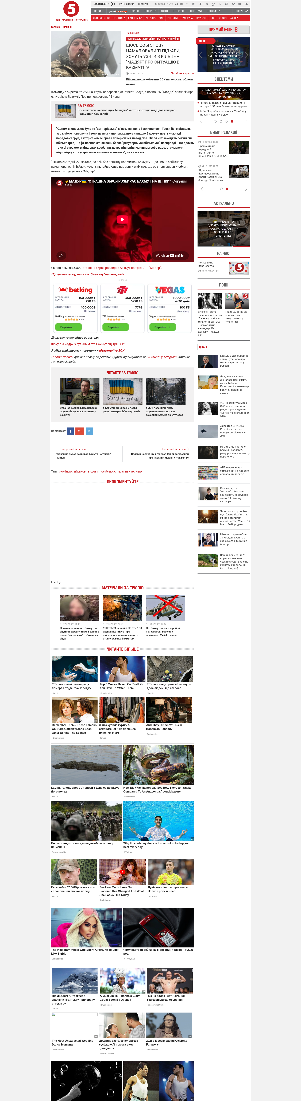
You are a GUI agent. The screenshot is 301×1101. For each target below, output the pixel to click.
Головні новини (62, 357)
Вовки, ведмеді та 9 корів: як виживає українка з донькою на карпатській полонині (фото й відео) (234, 561)
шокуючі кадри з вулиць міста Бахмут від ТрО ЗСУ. (88, 344)
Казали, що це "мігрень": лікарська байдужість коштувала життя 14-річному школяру (234, 495)
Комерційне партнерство (206, 264)
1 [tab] (215, 121)
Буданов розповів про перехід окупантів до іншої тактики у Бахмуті (78, 411)
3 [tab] (226, 121)
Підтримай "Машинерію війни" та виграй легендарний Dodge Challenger (212, 151)
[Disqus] (122, 535)
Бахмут (93, 471)
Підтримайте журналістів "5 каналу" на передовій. (88, 274)
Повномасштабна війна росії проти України (153, 38)
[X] (220, 4)
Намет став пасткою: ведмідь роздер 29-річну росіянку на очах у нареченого (235, 451)
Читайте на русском (182, 72)
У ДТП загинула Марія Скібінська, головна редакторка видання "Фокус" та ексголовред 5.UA (234, 409)
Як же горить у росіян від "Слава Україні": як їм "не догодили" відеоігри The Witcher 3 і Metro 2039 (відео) (235, 518)
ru (181, 3)
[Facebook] (187, 4)
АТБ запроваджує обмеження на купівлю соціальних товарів (234, 471)
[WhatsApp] (213, 4)
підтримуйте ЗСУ (111, 350)
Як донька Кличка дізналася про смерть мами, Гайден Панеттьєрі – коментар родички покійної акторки (234, 385)
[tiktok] (200, 4)
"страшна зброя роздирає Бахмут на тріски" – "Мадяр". (122, 268)
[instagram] (193, 4)
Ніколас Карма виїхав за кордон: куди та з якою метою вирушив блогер (233, 539)
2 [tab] (221, 121)
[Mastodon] (226, 4)
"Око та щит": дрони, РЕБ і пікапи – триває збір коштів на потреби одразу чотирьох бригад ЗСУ (212, 177)
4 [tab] (232, 121)
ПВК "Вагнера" (133, 471)
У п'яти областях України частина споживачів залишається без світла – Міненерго (224, 114)
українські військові (72, 471)
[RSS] (246, 4)
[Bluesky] (233, 4)
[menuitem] (99, 11)
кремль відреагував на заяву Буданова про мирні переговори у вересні (234, 360)
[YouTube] (240, 4)
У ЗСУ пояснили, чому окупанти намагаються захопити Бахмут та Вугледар (164, 411)
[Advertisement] (122, 306)
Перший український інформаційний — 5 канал (71, 11)
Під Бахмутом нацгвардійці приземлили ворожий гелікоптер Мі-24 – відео (163, 632)
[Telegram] (206, 4)
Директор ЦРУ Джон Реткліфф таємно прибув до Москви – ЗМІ (233, 430)
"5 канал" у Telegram (161, 357)
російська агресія (112, 471)
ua (176, 3)
